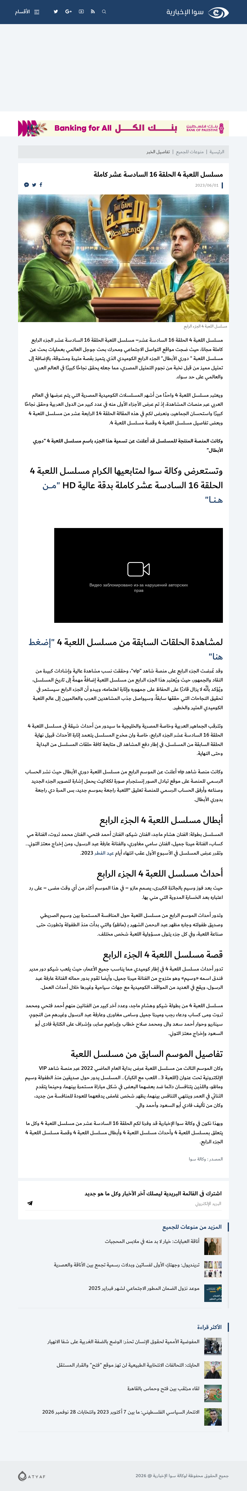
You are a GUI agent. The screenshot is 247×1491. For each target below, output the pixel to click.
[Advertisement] (123, 69)
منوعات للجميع (190, 152)
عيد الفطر (104, 853)
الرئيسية (217, 152)
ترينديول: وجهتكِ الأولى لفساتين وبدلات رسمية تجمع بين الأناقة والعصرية (126, 1264)
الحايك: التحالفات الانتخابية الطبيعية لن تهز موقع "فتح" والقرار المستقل (128, 1365)
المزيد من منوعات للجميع (192, 1227)
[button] (27, 12)
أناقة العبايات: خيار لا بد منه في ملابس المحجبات (152, 1241)
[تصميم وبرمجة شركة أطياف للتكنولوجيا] (31, 1476)
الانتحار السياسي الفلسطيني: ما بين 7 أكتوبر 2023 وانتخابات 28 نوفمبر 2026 (120, 1412)
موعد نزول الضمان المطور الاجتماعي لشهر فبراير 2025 (144, 1288)
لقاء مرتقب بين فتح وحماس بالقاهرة (163, 1388)
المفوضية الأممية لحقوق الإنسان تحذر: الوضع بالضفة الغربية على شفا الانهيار (123, 1341)
